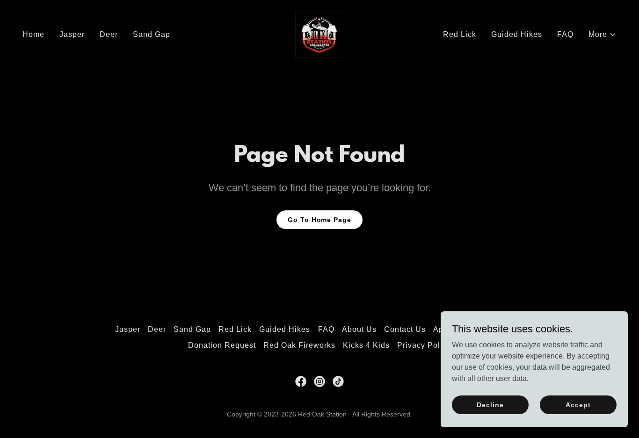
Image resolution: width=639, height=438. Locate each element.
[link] (319, 34)
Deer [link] (109, 34)
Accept (578, 404)
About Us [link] (359, 329)
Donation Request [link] (222, 345)
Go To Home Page (319, 219)
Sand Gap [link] (151, 34)
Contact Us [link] (405, 329)
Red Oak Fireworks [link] (299, 345)
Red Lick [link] (459, 34)
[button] (602, 34)
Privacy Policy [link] (424, 345)
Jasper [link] (72, 34)
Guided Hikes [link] (516, 34)
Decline (490, 404)
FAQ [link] (565, 34)
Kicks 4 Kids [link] (366, 345)
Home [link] (33, 34)
